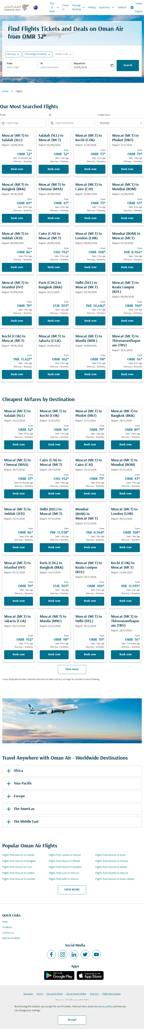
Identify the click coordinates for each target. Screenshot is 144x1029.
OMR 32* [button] (34, 37)
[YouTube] (96, 954)
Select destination (49, 67)
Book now (17, 169)
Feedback (7, 927)
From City (94, 994)
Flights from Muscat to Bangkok (18, 861)
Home (5, 91)
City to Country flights (76, 994)
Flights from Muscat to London (18, 873)
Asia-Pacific (23, 783)
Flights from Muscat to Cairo (17, 867)
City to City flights (54, 994)
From (9, 63)
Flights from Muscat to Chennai (111, 861)
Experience (107, 7)
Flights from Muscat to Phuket (64, 861)
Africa (18, 771)
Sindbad (122, 7)
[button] (37, 54)
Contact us (8, 932)
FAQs (5, 922)
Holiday (92, 7)
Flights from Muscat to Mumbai (65, 867)
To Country (28, 994)
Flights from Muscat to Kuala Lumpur (114, 879)
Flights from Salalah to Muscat (65, 855)
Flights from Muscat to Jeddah (111, 867)
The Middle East (26, 822)
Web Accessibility (11, 938)
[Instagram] (62, 954)
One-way (11, 54)
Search (128, 65)
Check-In (65, 7)
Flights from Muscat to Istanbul (18, 879)
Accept (72, 1019)
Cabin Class (104, 115)
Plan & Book (55, 7)
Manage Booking (79, 7)
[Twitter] (85, 954)
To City (40, 994)
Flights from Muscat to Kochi (110, 855)
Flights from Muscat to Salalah (18, 855)
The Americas (24, 809)
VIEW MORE (72, 889)
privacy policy (105, 1006)
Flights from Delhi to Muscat (63, 879)
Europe (19, 796)
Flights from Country (111, 994)
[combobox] (25, 123)
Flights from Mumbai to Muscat (111, 873)
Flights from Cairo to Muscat (64, 873)
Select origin (13, 67)
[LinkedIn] (73, 954)
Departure (79, 63)
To (41, 63)
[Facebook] (51, 954)
